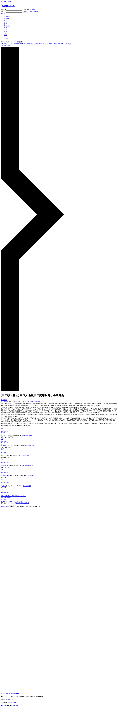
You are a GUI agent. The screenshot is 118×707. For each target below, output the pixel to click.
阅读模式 (37, 402)
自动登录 (26, 9)
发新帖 (9, 45)
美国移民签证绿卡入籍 (41, 44)
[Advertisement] (14, 554)
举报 (8, 432)
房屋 (5, 27)
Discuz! (10, 699)
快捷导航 (3, 13)
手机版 (8, 693)
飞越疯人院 (5, 445)
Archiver (3, 693)
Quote (13, 501)
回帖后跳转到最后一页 (33, 506)
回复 (2, 429)
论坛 (7, 18)
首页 (7, 16)
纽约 (5, 35)
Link (10, 501)
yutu (3, 455)
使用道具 (3, 432)
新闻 (5, 20)
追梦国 (17, 693)
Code (17, 501)
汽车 (5, 33)
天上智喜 (5, 402)
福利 (5, 31)
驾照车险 (7, 26)
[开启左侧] (32, 390)
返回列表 (3, 45)
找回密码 (32, 9)
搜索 (18, 42)
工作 (5, 29)
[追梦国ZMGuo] (8, 5)
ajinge (4, 486)
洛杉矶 (6, 36)
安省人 (4, 435)
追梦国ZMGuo (5, 44)
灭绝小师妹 (5, 475)
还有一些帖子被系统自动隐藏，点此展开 (13, 496)
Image (7, 501)
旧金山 (6, 38)
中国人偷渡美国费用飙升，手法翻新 (60, 44)
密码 (2, 11)
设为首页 (3, 1)
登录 (17, 503)
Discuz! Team (12, 702)
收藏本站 (9, 1)
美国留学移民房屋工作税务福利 (23, 44)
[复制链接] (4, 400)
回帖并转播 (20, 506)
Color (3, 501)
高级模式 (3, 499)
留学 (5, 24)
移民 (5, 22)
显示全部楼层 (29, 402)
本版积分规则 (5, 506)
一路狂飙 (5, 465)
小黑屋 (12, 693)
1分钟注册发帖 (34, 11)
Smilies (21, 501)
